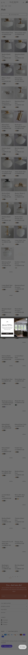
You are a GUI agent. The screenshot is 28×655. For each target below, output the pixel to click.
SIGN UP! (7, 333)
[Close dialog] (26, 319)
